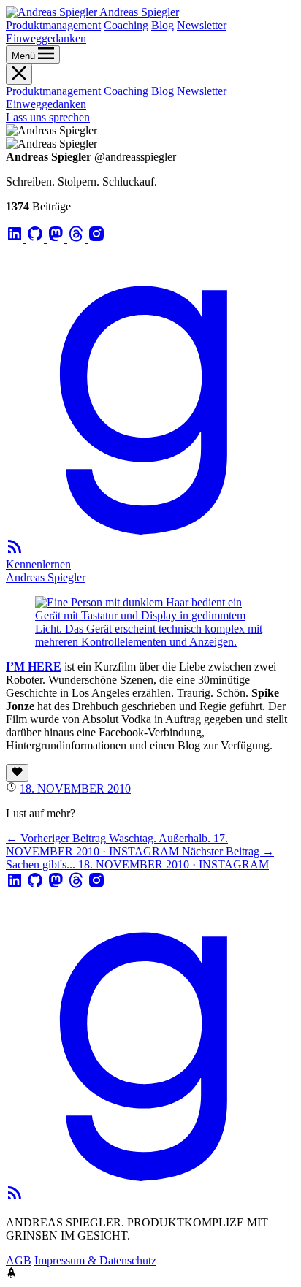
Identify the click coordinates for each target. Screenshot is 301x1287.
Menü (25, 55)
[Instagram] (96, 238)
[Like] (17, 773)
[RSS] (14, 551)
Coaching (126, 25)
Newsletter (201, 25)
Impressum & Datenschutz (95, 1260)
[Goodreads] (150, 530)
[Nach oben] (11, 1274)
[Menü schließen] (19, 74)
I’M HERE (33, 666)
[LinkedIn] (16, 238)
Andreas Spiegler (45, 577)
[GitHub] (36, 238)
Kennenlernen (38, 564)
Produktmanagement (53, 25)
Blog (162, 25)
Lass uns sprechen (48, 117)
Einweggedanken (46, 38)
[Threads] (77, 238)
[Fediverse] (57, 238)
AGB (18, 1260)
